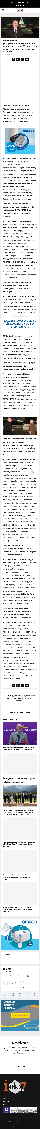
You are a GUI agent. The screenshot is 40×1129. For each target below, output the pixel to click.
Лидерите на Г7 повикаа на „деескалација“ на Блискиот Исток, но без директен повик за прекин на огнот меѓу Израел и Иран (19, 812)
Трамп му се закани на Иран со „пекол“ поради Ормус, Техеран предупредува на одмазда (17, 909)
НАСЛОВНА (13, 40)
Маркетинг (21, 2)
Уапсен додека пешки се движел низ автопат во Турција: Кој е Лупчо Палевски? (20, 698)
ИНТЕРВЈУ (6, 40)
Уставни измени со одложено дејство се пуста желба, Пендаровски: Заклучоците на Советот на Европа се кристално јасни (19, 780)
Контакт (28, 2)
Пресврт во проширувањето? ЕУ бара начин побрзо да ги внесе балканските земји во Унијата (19, 845)
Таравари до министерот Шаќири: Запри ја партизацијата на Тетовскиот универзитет (18, 749)
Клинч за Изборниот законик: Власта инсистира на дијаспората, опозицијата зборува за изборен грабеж (17, 877)
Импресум (13, 2)
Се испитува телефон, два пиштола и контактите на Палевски (20, 711)
